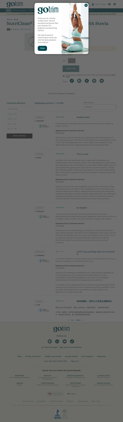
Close (86, 5)
